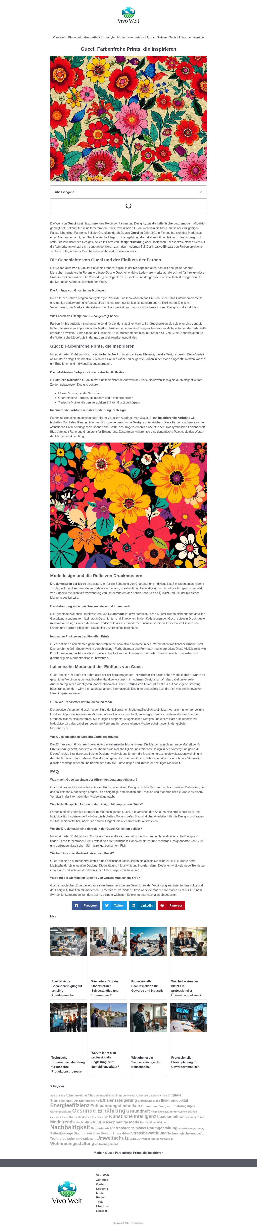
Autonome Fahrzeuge (135, 1095)
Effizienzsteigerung (118, 1100)
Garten (100, 1184)
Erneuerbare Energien (156, 1106)
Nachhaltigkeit (70, 1127)
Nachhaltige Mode (122, 1122)
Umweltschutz (112, 1138)
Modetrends (62, 1121)
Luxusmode (168, 1116)
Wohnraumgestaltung (72, 1143)
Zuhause (185, 37)
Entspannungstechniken (115, 1105)
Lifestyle (109, 37)
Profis (151, 37)
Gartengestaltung (60, 1111)
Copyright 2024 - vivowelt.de (128, 1223)
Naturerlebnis (100, 1128)
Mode (121, 37)
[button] (201, 192)
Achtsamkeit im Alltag (80, 1095)
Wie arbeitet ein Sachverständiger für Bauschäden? (146, 1062)
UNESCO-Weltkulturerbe (144, 1138)
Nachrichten (135, 37)
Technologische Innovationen (73, 1138)
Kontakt (198, 37)
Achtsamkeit (57, 1095)
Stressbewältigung (149, 1133)
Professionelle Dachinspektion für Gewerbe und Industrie (147, 986)
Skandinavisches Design (93, 1133)
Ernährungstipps (183, 1106)
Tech (172, 37)
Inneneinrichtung (59, 1117)
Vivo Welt (59, 37)
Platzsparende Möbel (128, 1128)
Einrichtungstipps (149, 1100)
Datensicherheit (158, 1095)
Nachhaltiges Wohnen (153, 1122)
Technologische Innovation (186, 1133)
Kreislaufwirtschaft (80, 1117)
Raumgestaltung (162, 1128)
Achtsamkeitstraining (109, 1095)
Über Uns (102, 1206)
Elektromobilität (174, 1100)
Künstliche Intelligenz (132, 1116)
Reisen (162, 37)
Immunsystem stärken (183, 1111)
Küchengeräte (100, 1117)
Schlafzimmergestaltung (191, 1128)
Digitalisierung (89, 1100)
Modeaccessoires (192, 1117)
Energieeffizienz (70, 1105)
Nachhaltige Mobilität (90, 1122)
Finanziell (75, 37)
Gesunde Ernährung (98, 1111)
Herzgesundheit (160, 1111)
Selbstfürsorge (61, 1133)
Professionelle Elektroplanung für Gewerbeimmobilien (185, 1062)
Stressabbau (121, 1133)
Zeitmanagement (106, 1144)
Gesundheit (92, 37)
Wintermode (166, 1139)
